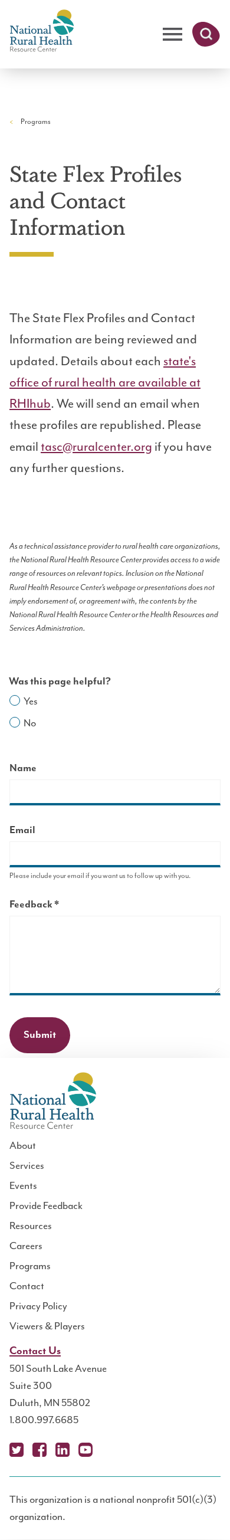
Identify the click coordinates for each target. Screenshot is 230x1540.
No (30, 722)
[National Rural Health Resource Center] (41, 31)
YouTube (85, 1450)
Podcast (108, 1450)
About (22, 1145)
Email (22, 830)
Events (23, 1185)
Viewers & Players (47, 1325)
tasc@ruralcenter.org (96, 446)
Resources (30, 1225)
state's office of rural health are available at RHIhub (105, 382)
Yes (31, 700)
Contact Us (35, 1351)
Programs (36, 121)
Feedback (54, 906)
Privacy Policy (38, 1305)
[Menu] (172, 34)
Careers (25, 1245)
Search (206, 34)
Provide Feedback (46, 1205)
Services (26, 1165)
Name (23, 768)
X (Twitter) (16, 1450)
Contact (26, 1285)
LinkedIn (62, 1450)
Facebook (39, 1450)
